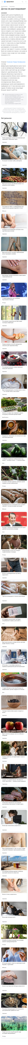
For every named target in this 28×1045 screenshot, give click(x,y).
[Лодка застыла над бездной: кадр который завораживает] (14, 1027)
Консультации (4, 6)
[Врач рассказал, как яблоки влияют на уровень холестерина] (14, 179)
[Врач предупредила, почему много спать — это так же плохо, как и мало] (14, 385)
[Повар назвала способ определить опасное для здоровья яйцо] (14, 339)
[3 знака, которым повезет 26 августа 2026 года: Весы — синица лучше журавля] (14, 775)
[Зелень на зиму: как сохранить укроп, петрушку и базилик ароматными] (14, 408)
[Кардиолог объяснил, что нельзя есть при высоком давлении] (14, 431)
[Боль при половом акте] (14, 912)
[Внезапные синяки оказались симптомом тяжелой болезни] (14, 270)
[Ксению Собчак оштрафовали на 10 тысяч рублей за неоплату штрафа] (14, 522)
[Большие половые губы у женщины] (14, 156)
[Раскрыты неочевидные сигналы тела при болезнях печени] (14, 224)
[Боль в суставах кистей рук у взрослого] (14, 981)
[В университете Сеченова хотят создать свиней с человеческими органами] (14, 500)
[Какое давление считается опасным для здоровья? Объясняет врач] (14, 133)
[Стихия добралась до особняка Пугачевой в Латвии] (14, 293)
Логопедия (12, 6)
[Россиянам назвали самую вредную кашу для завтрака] (14, 362)
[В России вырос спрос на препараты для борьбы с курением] (14, 958)
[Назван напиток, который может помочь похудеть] (14, 752)
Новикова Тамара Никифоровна (16, 62)
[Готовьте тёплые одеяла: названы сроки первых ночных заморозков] (14, 477)
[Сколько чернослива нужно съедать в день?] (14, 706)
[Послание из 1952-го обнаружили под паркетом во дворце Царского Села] (14, 201)
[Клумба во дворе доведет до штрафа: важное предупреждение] (14, 935)
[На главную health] (10, 1)
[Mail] (5, 1)
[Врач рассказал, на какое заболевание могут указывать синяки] (14, 247)
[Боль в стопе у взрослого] (14, 889)
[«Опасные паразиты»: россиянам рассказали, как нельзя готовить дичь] (14, 798)
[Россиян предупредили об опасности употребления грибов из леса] (14, 1004)
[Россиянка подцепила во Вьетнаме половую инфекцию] (14, 316)
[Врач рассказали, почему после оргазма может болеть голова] (14, 637)
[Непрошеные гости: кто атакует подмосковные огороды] (14, 545)
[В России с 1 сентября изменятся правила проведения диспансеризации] (14, 660)
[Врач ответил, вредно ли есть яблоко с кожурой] (14, 729)
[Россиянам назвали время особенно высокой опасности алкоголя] (14, 866)
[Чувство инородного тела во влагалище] (14, 591)
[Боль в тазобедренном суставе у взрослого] (14, 568)
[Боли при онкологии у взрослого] (14, 820)
